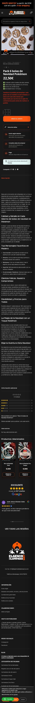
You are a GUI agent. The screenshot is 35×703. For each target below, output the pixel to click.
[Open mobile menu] (2, 13)
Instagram (4, 642)
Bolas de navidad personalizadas (11, 63)
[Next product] (8, 67)
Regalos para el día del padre (10, 668)
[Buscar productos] (30, 21)
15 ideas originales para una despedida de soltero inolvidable (15, 657)
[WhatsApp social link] (15, 169)
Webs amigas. (5, 612)
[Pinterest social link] (13, 169)
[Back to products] (6, 67)
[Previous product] (4, 67)
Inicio (4, 62)
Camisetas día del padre (9, 672)
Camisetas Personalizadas (9, 665)
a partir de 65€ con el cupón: (17, 4)
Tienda (9, 62)
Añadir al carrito (16, 119)
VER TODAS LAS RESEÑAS (17, 529)
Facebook (4, 645)
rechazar (15, 699)
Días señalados (15, 62)
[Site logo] (17, 12)
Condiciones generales (8, 595)
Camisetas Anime (6, 675)
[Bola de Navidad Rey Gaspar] (25, 451)
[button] (8, 475)
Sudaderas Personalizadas (10, 686)
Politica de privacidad (8, 598)
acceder (8, 421)
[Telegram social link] (18, 169)
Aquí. (20, 628)
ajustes (15, 694)
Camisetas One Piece (7, 682)
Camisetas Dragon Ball (8, 679)
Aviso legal (4, 588)
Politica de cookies (7, 601)
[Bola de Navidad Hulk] (8, 451)
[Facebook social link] (11, 169)
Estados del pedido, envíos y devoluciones (14, 591)
